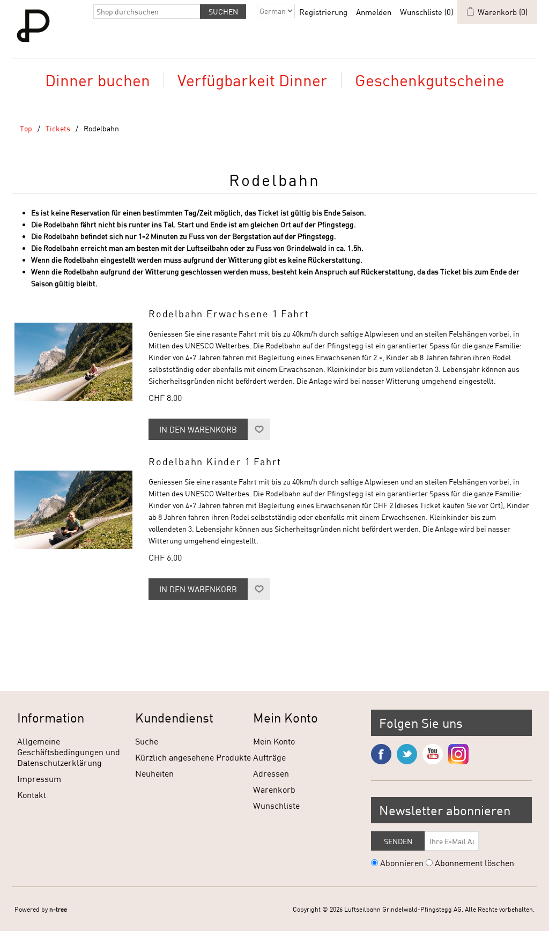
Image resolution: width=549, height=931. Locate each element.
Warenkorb (274, 789)
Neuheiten (154, 773)
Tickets (58, 128)
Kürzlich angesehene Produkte (193, 757)
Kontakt (31, 795)
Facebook (381, 754)
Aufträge (269, 757)
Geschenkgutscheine (430, 80)
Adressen (271, 773)
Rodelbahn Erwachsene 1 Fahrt (229, 313)
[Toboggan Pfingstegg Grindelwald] (73, 362)
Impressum (39, 778)
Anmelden (373, 12)
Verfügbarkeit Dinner (252, 80)
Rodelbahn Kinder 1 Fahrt (215, 461)
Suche (146, 741)
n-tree (58, 909)
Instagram (458, 754)
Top (26, 128)
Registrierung (323, 12)
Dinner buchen (97, 80)
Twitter (407, 754)
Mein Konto (274, 741)
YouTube (432, 754)
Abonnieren (402, 863)
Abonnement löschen (474, 863)
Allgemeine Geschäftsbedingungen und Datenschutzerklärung (68, 752)
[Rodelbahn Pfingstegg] (73, 510)
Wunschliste (276, 805)
